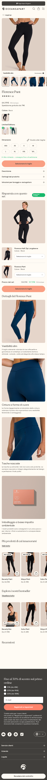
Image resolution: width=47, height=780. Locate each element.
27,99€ (6, 632)
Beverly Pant (7, 579)
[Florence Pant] (6, 81)
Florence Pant (20, 267)
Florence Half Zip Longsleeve (26, 248)
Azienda (4, 751)
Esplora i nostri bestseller (16, 591)
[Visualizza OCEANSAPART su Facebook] (10, 734)
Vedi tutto (6, 546)
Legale (4, 757)
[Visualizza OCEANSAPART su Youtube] (3, 734)
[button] (33, 8)
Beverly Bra (6, 629)
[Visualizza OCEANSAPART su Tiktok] (22, 734)
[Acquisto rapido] (17, 573)
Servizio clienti (7, 745)
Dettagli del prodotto (11, 177)
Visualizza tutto (8, 596)
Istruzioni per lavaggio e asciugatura (16, 182)
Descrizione (6, 171)
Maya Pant (25, 579)
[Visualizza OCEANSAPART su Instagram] (16, 734)
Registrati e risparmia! (23, 707)
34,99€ (6, 582)
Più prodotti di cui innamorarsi (19, 541)
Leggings (8, 15)
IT (39, 734)
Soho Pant (25, 629)
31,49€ (25, 632)
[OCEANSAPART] (13, 9)
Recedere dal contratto (23, 776)
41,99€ (25, 582)
